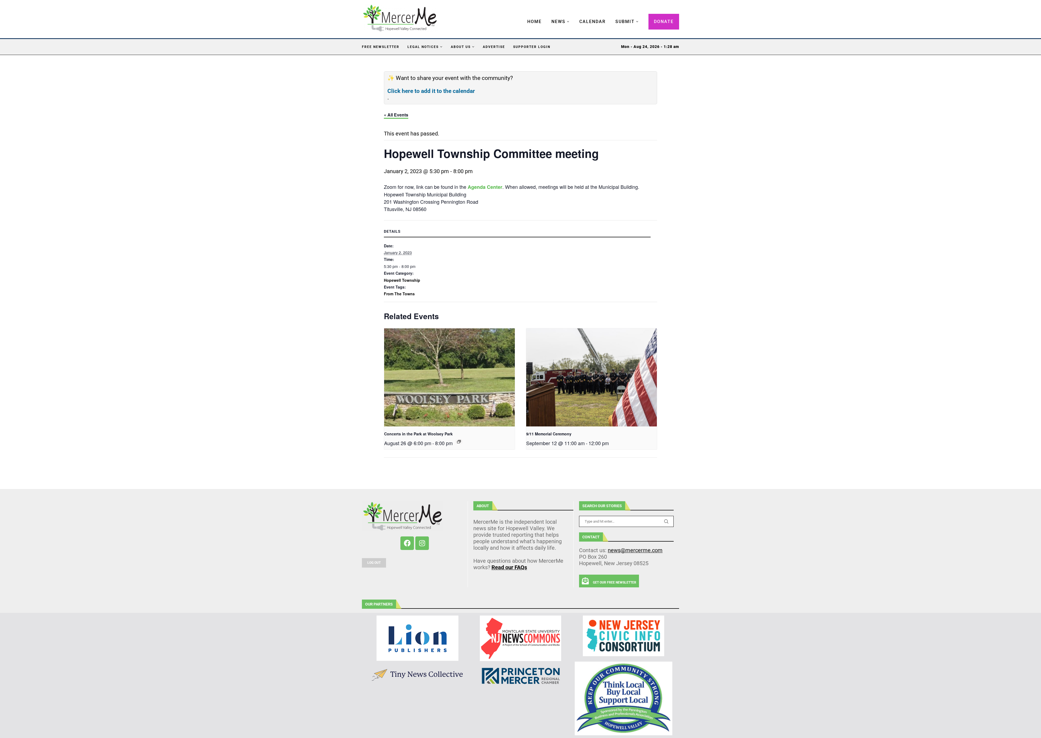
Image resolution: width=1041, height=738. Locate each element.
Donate (664, 21)
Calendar (592, 21)
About (483, 506)
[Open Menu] (521, 16)
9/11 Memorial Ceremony (548, 433)
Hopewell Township (402, 280)
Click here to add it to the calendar (431, 91)
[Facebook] (407, 543)
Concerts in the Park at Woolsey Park (418, 433)
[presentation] (449, 377)
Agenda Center (485, 186)
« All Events (396, 115)
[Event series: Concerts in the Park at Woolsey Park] (459, 441)
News (558, 21)
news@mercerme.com (635, 550)
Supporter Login (531, 47)
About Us (461, 47)
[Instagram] (422, 543)
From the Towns (399, 293)
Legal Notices (423, 47)
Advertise (494, 47)
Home (534, 21)
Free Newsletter (380, 47)
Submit (625, 21)
